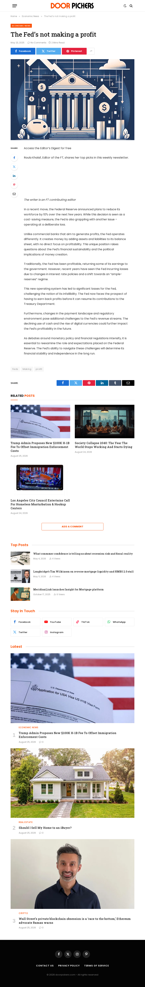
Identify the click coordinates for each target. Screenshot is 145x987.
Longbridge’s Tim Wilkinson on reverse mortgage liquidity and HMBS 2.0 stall (83, 571)
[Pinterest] (14, 184)
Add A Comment (72, 526)
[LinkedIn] (14, 175)
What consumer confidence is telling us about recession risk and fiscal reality (83, 553)
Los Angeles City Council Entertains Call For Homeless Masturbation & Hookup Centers (40, 504)
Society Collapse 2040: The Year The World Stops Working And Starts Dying (103, 445)
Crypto (23, 913)
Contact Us (45, 965)
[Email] (14, 193)
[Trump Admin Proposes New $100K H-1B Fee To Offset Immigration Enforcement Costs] (40, 421)
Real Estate (26, 822)
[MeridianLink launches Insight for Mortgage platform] (20, 594)
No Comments (38, 42)
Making (27, 369)
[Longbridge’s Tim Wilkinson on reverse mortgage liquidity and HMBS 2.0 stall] (20, 576)
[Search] (131, 6)
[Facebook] (14, 157)
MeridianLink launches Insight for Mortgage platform (68, 589)
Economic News (21, 25)
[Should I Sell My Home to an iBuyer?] (72, 783)
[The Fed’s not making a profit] (72, 99)
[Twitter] (14, 166)
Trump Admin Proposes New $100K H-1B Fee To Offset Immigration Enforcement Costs (40, 447)
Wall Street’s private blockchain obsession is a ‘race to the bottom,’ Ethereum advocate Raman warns (75, 920)
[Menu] (14, 6)
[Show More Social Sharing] (91, 51)
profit (39, 369)
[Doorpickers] (73, 6)
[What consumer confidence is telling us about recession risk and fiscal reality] (20, 558)
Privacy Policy (69, 965)
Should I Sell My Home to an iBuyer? (45, 828)
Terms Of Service (96, 965)
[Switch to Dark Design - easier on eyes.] (125, 5)
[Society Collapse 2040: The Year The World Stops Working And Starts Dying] (104, 421)
